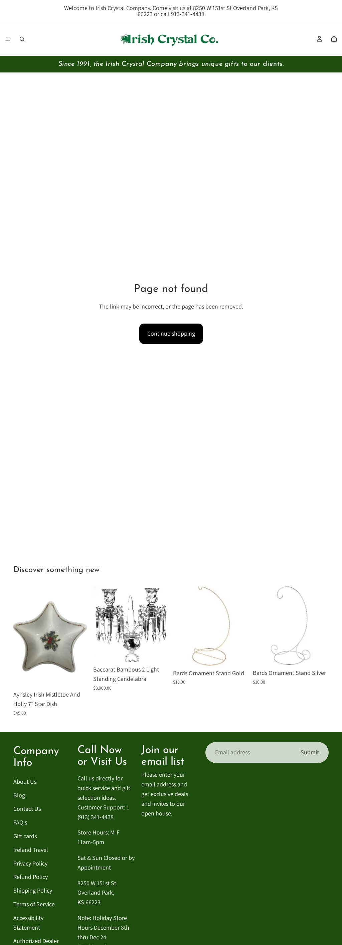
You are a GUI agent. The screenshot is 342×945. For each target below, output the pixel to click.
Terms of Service (34, 904)
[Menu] (7, 39)
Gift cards (25, 836)
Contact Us (27, 808)
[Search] (22, 39)
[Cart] (334, 39)
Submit (310, 752)
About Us (24, 781)
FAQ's (20, 822)
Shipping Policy (32, 890)
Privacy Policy (30, 863)
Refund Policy (30, 877)
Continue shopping (171, 333)
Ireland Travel (30, 850)
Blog (19, 795)
